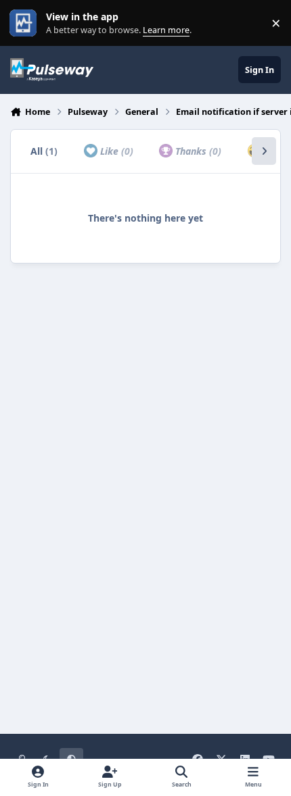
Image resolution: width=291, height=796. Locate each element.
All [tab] (44, 151)
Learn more (26, 23)
